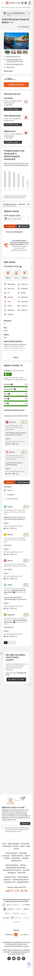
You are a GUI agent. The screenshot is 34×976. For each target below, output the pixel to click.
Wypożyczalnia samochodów (16, 868)
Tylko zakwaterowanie (12, 116)
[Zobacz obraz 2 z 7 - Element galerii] (13, 52)
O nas (4, 844)
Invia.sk (20, 952)
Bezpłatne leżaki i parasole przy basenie (25, 288)
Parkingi (23, 865)
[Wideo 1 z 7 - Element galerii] (7, 52)
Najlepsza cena (9, 131)
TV (8, 293)
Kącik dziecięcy (25, 297)
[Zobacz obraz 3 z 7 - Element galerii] (19, 52)
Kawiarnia (10, 314)
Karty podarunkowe (12, 865)
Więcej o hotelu (8, 71)
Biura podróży (7, 846)
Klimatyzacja (11, 284)
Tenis (9, 301)
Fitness (10, 306)
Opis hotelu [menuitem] (21, 204)
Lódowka (10, 297)
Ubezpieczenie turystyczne (12, 870)
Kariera (22, 846)
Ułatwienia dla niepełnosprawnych (11, 310)
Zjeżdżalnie (24, 301)
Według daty (9, 482)
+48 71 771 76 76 (16, 890)
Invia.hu (25, 952)
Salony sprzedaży (14, 844)
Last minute (8, 98)
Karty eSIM (21, 873)
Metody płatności (18, 856)
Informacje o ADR (10, 882)
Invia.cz (15, 952)
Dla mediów (25, 844)
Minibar (23, 293)
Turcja (12, 7)
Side (17, 7)
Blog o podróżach (12, 853)
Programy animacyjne (25, 306)
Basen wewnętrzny (11, 288)
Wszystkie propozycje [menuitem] (9, 204)
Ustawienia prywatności (21, 879)
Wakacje (7, 7)
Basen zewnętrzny (25, 284)
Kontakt (16, 846)
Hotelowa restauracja (25, 310)
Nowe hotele (16, 858)
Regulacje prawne (23, 882)
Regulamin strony (10, 877)
